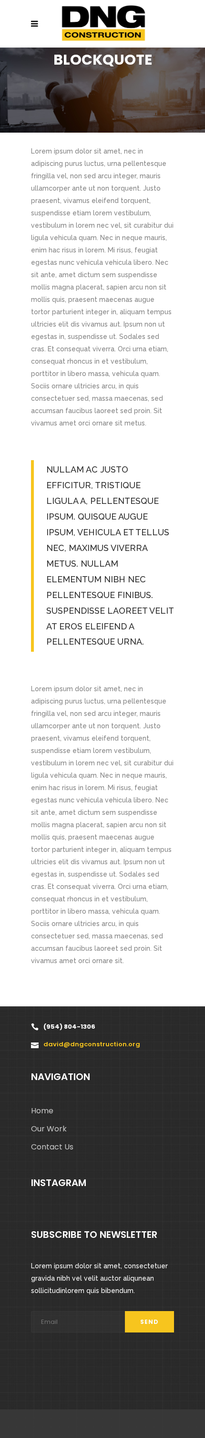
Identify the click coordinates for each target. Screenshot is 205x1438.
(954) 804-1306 (69, 1026)
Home (42, 1110)
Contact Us (52, 1146)
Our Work (49, 1128)
